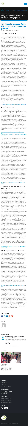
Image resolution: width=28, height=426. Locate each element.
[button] (9, 346)
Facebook (2, 316)
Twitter (4, 316)
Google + (9, 316)
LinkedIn (7, 316)
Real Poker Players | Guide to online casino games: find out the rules (14, 337)
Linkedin (7, 408)
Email (12, 316)
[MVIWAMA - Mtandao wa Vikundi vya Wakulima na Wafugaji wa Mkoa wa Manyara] (3, 3)
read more (7, 343)
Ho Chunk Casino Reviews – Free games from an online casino (13, 104)
